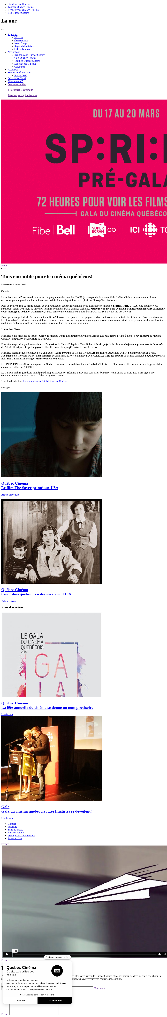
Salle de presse (15, 829)
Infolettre (12, 826)
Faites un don (15, 838)
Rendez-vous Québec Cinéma (23, 9)
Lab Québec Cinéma (18, 12)
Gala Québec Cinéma (19, 4)
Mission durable (16, 832)
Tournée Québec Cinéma (21, 7)
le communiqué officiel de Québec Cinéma (45, 381)
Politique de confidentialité (21, 835)
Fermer (5, 844)
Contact (12, 823)
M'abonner (99, 988)
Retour (4, 265)
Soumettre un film (17, 84)
